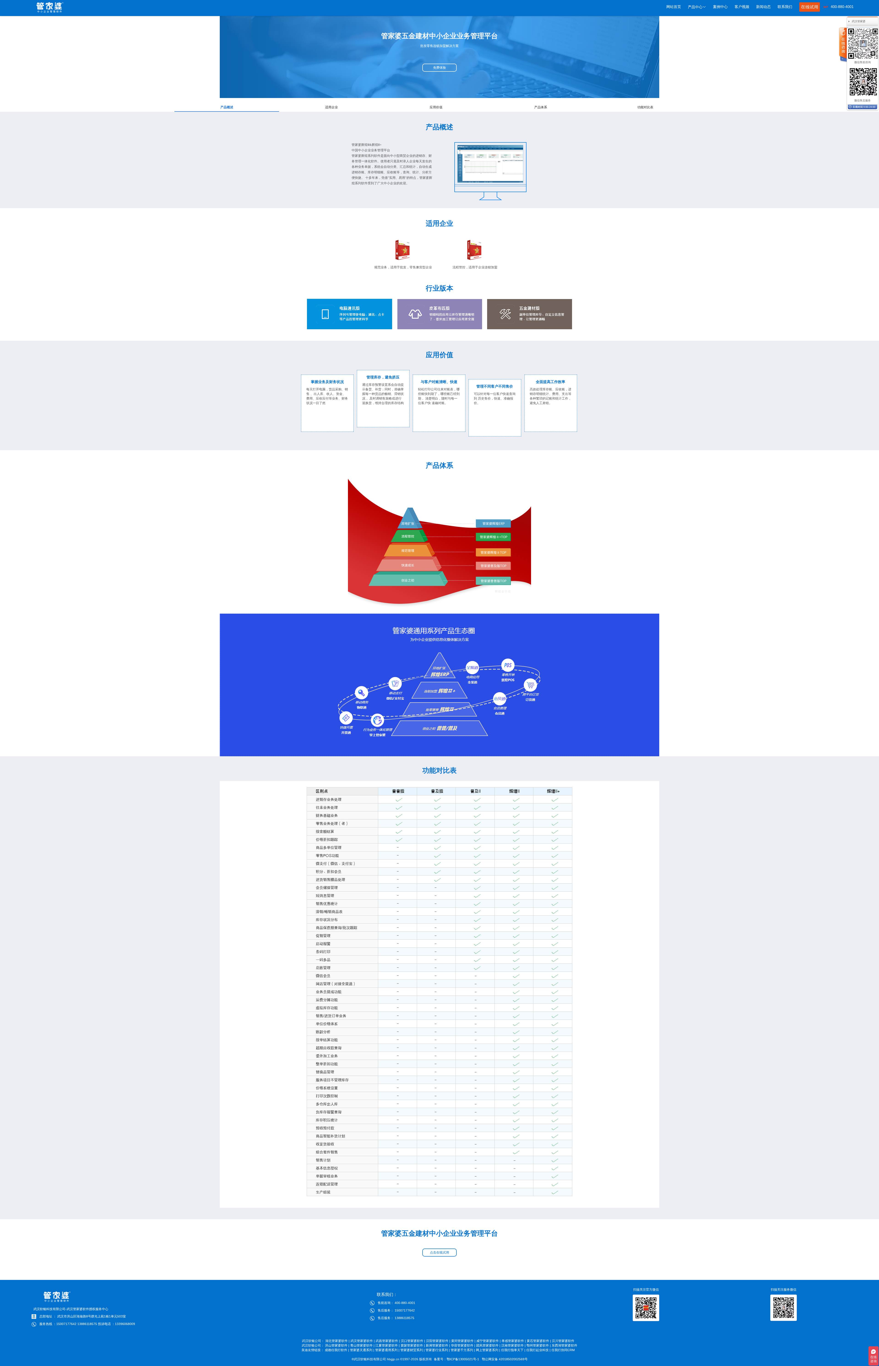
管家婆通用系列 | (387, 1350)
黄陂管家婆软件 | (413, 1345)
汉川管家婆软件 (564, 1341)
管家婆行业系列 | (438, 1350)
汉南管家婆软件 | (513, 1345)
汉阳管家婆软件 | (438, 1341)
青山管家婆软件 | (362, 1345)
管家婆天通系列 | (362, 1350)
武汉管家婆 (858, 21)
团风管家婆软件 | (488, 1345)
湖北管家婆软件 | (337, 1341)
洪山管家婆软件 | (337, 1345)
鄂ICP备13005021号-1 (463, 1359)
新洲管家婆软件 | (438, 1345)
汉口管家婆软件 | (413, 1341)
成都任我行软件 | (337, 1350)
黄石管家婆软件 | (539, 1341)
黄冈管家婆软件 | (463, 1341)
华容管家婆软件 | (463, 1345)
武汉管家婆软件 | (362, 1341)
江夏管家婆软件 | (387, 1345)
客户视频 (742, 7)
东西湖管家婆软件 (564, 1345)
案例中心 (720, 7)
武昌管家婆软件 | (388, 1341)
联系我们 (785, 7)
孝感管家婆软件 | (514, 1341)
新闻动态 (763, 7)
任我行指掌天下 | (513, 1350)
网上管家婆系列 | (488, 1350)
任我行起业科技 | (538, 1350)
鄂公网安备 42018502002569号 (505, 1359)
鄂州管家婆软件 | (538, 1345)
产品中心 (695, 7)
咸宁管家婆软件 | (488, 1341)
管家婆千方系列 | (463, 1350)
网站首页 (673, 7)
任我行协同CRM (564, 1350)
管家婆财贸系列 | (412, 1350)
